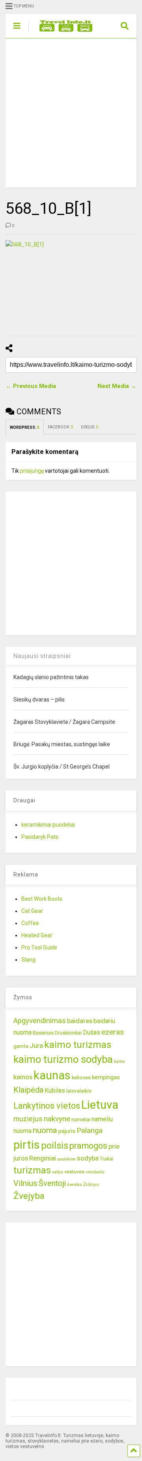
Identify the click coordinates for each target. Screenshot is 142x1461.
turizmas (32, 1170)
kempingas (106, 1077)
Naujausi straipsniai (42, 656)
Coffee (30, 923)
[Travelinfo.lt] (62, 32)
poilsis (54, 1145)
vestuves (74, 1172)
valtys (57, 1172)
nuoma (45, 1130)
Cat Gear (32, 911)
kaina (119, 1061)
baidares (79, 1021)
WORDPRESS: (24, 427)
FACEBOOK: (60, 427)
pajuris (66, 1131)
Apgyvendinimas (39, 1021)
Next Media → (116, 386)
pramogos (88, 1146)
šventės (74, 1184)
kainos (22, 1077)
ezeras (112, 1032)
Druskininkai (68, 1033)
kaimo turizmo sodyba (63, 1059)
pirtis (26, 1144)
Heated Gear (36, 935)
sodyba (88, 1158)
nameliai (80, 1119)
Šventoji (52, 1183)
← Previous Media (31, 386)
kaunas (52, 1075)
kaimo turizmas (77, 1044)
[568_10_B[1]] (71, 283)
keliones (81, 1077)
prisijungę (32, 471)
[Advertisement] (71, 113)
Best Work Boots (41, 899)
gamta (20, 1046)
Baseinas (43, 1033)
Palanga (90, 1130)
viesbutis (95, 1172)
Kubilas (55, 1090)
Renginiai (42, 1158)
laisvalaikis (79, 1091)
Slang (28, 959)
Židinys (91, 1184)
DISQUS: (89, 427)
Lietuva (99, 1104)
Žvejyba (29, 1196)
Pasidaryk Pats (39, 837)
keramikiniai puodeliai (48, 825)
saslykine (66, 1159)
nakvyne (57, 1118)
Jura (36, 1045)
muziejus (28, 1119)
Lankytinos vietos (46, 1106)
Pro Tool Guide (39, 947)
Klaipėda (28, 1090)
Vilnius (25, 1183)
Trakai (106, 1159)
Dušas (91, 1032)
